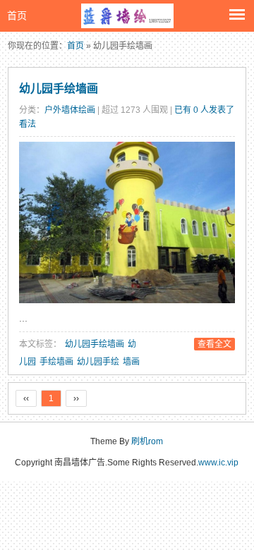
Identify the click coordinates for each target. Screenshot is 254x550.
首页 (17, 15)
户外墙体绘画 (69, 110)
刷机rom (147, 441)
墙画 (131, 362)
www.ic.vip (218, 463)
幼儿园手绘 (98, 362)
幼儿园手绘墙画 (58, 88)
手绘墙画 (56, 362)
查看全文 (214, 344)
